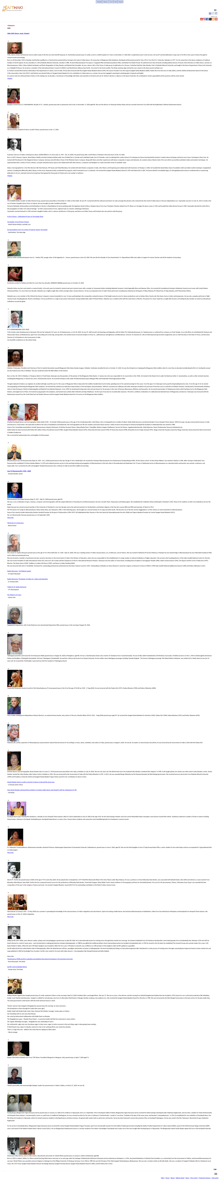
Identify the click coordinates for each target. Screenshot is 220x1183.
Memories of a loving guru (15, 523)
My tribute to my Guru (14, 595)
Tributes (9, 78)
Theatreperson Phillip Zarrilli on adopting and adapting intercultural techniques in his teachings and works (40, 959)
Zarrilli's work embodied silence (17, 967)
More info (10, 518)
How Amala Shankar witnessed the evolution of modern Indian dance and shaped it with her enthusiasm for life (42, 790)
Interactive (215, 1178)
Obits (162, 1178)
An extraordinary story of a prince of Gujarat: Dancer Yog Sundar (27, 230)
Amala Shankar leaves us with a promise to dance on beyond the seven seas (30, 782)
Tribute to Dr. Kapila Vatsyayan (16, 587)
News (187, 1178)
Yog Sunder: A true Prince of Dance (18, 222)
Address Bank (180, 1178)
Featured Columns (204, 1178)
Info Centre (194, 1178)
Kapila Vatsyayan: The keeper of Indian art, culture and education (27, 579)
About (172, 1178)
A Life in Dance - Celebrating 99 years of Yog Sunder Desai (25, 216)
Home (167, 1178)
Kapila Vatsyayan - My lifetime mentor (19, 571)
